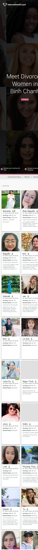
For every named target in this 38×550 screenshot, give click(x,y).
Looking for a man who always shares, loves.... (11, 305)
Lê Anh (26, 339)
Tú (24, 509)
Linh (5, 466)
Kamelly (7, 211)
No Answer (6, 222)
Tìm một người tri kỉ (8, 518)
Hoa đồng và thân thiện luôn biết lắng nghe (11, 475)
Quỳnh (6, 509)
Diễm (25, 424)
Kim (5, 339)
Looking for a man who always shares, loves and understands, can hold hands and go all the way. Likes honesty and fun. (10, 309)
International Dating (14, 177)
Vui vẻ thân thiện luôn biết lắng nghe (10, 478)
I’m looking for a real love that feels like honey (11, 262)
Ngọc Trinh (28, 381)
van (24, 296)
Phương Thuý (29, 466)
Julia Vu (7, 381)
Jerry (5, 424)
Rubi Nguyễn (29, 211)
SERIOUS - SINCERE (8, 220)
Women (27, 177)
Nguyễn (6, 253)
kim (24, 253)
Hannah (6, 296)
